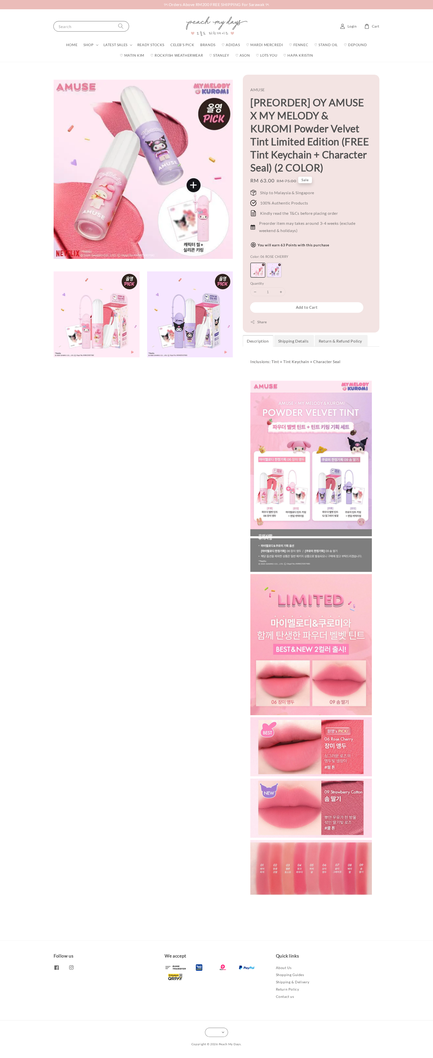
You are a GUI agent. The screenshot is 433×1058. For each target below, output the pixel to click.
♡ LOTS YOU (266, 55)
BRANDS (207, 45)
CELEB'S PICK (182, 45)
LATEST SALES (115, 45)
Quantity (257, 283)
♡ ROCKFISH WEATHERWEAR (176, 55)
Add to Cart (307, 307)
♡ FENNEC (298, 45)
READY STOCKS (150, 45)
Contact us (285, 996)
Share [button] (262, 322)
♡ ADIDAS (231, 45)
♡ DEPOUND (355, 45)
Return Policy (287, 989)
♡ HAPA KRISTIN (298, 55)
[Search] (121, 26)
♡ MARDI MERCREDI (264, 45)
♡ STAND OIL (326, 45)
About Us (284, 968)
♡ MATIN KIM (132, 55)
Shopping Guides (290, 975)
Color (269, 257)
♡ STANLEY (219, 55)
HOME (71, 45)
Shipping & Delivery (292, 982)
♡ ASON (242, 55)
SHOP (88, 45)
